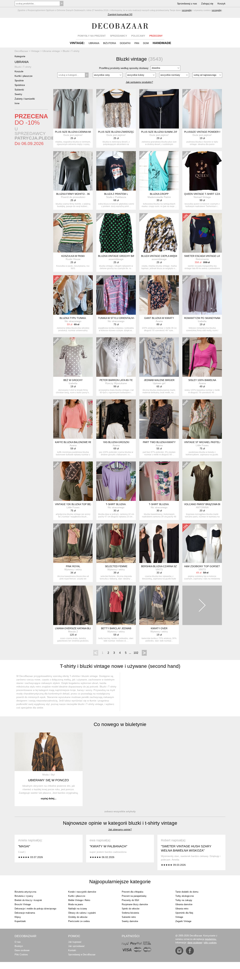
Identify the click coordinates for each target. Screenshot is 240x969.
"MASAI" (24, 846)
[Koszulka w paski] (73, 233)
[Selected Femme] (116, 543)
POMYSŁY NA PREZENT (92, 35)
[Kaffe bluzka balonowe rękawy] (73, 419)
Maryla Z (73, 631)
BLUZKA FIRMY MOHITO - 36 (73, 194)
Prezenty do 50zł (130, 900)
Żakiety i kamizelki (25, 98)
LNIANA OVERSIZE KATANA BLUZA (75, 628)
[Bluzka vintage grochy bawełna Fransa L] (116, 233)
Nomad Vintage (202, 197)
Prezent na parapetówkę (134, 896)
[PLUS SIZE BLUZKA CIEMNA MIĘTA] (73, 109)
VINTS (159, 569)
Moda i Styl (48, 774)
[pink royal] (73, 543)
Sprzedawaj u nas (187, 3)
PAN (136, 43)
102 (136, 652)
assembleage (116, 259)
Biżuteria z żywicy (24, 896)
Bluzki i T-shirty (23, 66)
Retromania (202, 259)
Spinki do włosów (130, 908)
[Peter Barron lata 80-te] (116, 357)
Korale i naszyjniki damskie (82, 891)
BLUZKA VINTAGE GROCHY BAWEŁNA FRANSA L (126, 256)
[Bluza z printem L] (116, 171)
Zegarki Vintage (183, 921)
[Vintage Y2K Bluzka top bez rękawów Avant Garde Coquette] (73, 481)
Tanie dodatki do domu (186, 891)
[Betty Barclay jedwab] (116, 605)
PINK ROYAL (73, 566)
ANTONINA (202, 507)
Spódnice (20, 85)
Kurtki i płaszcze (24, 76)
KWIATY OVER (159, 628)
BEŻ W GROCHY (73, 380)
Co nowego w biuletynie (120, 724)
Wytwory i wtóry (73, 569)
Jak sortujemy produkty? (139, 82)
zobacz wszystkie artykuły (120, 811)
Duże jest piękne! (73, 135)
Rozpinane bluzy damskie (135, 904)
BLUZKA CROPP (159, 194)
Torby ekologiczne (184, 896)
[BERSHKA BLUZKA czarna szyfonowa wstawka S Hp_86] (159, 543)
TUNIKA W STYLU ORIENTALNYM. (117, 318)
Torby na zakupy (183, 900)
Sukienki (19, 89)
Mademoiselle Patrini (159, 197)
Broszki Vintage (23, 904)
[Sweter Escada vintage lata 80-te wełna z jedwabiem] (202, 233)
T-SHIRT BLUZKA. (116, 504)
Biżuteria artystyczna (25, 891)
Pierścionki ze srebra (79, 921)
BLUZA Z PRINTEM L (116, 194)
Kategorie (20, 56)
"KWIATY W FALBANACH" (108, 846)
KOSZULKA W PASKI (73, 256)
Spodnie (19, 80)
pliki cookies (210, 942)
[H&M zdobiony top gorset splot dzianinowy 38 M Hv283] (202, 543)
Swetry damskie (130, 921)
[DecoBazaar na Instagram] (179, 951)
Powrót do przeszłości (73, 197)
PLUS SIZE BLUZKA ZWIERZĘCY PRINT (121, 131)
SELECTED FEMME (116, 566)
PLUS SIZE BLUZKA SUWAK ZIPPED (161, 131)
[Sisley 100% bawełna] (202, 357)
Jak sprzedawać (76, 946)
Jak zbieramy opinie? (120, 829)
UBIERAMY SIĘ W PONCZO (48, 780)
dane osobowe (194, 942)
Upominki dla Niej (184, 912)
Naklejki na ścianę (77, 908)
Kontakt (72, 950)
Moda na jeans (75, 904)
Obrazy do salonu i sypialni (82, 912)
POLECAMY (138, 35)
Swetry (18, 94)
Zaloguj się (207, 3)
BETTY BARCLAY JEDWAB (116, 628)
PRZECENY (156, 35)
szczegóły (187, 10)
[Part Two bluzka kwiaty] (159, 419)
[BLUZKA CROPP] (159, 171)
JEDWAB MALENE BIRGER (159, 380)
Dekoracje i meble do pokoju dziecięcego (35, 908)
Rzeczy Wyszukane (116, 383)
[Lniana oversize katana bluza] (73, 605)
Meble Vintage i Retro (79, 900)
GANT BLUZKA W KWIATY (159, 318)
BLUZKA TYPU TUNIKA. (73, 318)
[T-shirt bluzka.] (116, 481)
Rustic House (73, 259)
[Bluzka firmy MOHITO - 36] (73, 171)
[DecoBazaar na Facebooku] (190, 951)
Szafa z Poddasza (116, 197)
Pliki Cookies (21, 954)
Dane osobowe (22, 950)
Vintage (179, 917)
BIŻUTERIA (109, 43)
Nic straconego (73, 321)
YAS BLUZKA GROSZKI (116, 442)
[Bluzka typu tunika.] (73, 295)
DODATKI (125, 43)
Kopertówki (20, 921)
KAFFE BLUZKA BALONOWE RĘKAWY (77, 442)
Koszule (19, 71)
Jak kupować (75, 942)
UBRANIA (94, 43)
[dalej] (202, 605)
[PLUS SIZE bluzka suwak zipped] (159, 109)
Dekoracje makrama (25, 912)
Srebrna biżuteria (130, 912)
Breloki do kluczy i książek (28, 900)
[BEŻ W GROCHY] (73, 357)
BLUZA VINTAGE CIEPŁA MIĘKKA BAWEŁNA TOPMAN (171, 256)
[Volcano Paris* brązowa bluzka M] (202, 481)
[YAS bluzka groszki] (116, 419)
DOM (146, 43)
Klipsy (18, 917)
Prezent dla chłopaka (132, 891)
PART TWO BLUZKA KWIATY (159, 442)
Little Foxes (202, 445)
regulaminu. (211, 939)
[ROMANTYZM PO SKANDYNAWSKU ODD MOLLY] (202, 295)
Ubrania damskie (183, 904)
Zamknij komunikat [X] (120, 14)
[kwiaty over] (159, 605)
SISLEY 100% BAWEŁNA (202, 380)
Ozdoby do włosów (77, 917)
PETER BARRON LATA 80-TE (116, 380)
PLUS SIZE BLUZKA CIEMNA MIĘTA (75, 131)
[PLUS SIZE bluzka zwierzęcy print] (116, 109)
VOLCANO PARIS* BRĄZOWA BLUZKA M (207, 504)
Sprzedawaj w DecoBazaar (81, 954)
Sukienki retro (129, 917)
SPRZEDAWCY (118, 35)
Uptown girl (159, 383)
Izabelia (202, 321)
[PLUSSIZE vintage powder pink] (202, 109)
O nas (18, 942)
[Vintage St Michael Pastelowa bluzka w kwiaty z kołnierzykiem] (202, 419)
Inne (17, 103)
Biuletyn (19, 946)
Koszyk (221, 3)
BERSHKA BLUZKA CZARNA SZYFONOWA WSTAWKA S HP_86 (176, 566)
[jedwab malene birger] (159, 357)
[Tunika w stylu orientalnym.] (116, 295)
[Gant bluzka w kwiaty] (159, 295)
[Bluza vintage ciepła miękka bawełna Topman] (159, 233)
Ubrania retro (181, 908)
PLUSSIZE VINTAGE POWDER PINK (204, 131)
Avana (159, 321)
